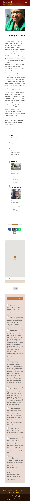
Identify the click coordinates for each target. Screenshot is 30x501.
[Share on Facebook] (9, 229)
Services (23, 490)
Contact (18, 492)
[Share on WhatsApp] (19, 229)
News (4, 490)
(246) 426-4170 (16, 206)
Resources (11, 492)
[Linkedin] (16, 229)
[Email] (14, 232)
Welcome (7, 489)
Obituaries (13, 489)
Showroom (21, 489)
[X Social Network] (13, 229)
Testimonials (11, 490)
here (12, 124)
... (22, 305)
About (17, 490)
